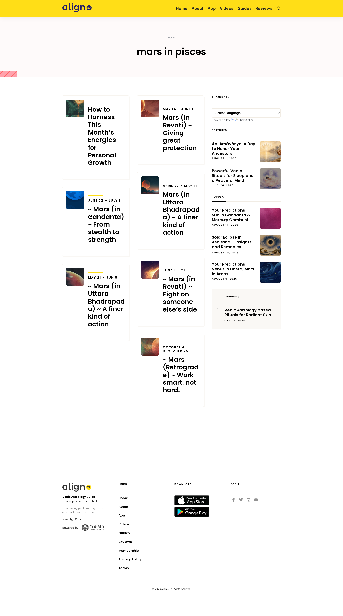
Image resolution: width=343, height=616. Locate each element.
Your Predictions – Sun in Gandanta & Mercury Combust (231, 215)
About (198, 8)
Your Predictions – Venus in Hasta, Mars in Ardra (233, 269)
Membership (129, 550)
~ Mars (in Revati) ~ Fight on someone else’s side (180, 290)
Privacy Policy (130, 559)
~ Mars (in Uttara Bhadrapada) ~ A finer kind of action (106, 302)
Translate (245, 120)
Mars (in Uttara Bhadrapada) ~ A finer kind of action (181, 210)
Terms (124, 568)
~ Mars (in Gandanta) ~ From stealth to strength (106, 221)
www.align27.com (72, 519)
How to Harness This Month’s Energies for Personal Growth (102, 136)
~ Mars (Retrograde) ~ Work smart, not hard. (180, 369)
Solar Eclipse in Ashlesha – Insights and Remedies (231, 242)
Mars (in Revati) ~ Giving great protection (180, 129)
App (212, 8)
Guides (245, 8)
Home (182, 8)
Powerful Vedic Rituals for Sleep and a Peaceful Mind (233, 175)
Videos (227, 8)
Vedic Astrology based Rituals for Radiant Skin (247, 312)
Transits (95, 101)
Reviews (263, 8)
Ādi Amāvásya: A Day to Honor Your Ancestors (233, 148)
